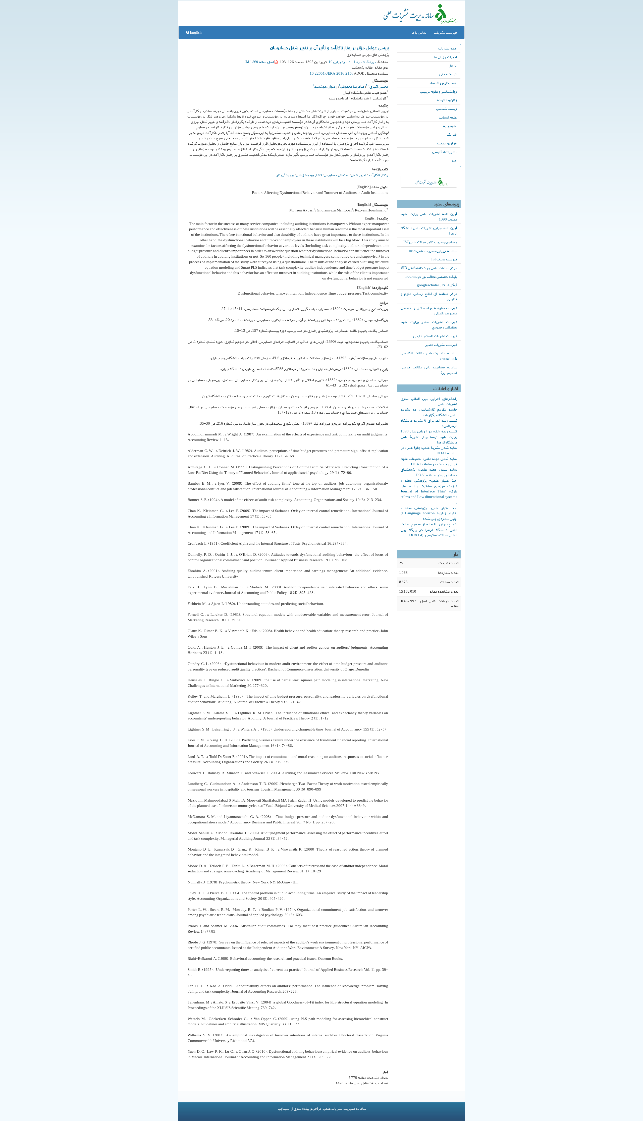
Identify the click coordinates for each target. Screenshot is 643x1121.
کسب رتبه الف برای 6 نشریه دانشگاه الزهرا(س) (429, 423)
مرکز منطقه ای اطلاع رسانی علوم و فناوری (429, 296)
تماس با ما (418, 32)
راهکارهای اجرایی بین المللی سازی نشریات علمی (429, 401)
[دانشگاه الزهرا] (429, 181)
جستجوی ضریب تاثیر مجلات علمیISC (430, 241)
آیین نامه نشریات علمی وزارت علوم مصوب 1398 (429, 216)
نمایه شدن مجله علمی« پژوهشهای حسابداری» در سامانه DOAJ (429, 472)
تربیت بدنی (448, 74)
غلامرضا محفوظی (352, 86)
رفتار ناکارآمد (378, 174)
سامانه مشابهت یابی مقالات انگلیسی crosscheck (429, 356)
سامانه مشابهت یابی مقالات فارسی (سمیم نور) (429, 370)
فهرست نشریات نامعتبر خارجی (435, 336)
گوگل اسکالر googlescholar (437, 285)
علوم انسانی (448, 117)
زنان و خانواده (447, 99)
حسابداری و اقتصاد (443, 82)
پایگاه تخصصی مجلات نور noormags (431, 276)
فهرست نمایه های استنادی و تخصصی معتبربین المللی (429, 310)
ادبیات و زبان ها (445, 56)
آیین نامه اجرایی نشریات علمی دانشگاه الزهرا (429, 230)
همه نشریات (447, 48)
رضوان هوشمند (325, 86)
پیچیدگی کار (285, 174)
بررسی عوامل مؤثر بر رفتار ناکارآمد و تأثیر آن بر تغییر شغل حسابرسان (329, 47)
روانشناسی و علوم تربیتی (438, 91)
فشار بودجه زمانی (309, 174)
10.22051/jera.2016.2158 (331, 73)
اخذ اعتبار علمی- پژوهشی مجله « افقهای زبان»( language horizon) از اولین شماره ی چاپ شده (429, 513)
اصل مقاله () (260, 61)
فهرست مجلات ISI (444, 259)
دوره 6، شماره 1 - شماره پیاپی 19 (352, 61)
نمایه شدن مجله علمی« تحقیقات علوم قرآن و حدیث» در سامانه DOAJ (429, 461)
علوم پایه (450, 125)
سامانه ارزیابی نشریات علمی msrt (433, 250)
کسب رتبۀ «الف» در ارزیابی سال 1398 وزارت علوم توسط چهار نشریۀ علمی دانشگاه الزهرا (429, 437)
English (195, 32)
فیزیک (452, 134)
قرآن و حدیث (447, 143)
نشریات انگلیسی (444, 151)
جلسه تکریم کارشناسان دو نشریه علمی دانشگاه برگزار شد (429, 412)
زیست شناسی (446, 108)
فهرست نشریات (445, 32)
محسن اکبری (378, 86)
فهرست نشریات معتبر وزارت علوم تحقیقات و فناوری (429, 324)
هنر (454, 160)
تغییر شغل (358, 174)
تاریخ (453, 65)
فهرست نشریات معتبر (441, 344)
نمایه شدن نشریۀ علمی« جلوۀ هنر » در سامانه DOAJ (429, 450)
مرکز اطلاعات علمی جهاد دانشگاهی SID (429, 267)
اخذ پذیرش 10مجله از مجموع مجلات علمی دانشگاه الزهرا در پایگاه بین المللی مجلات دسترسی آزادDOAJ (429, 530)
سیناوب (283, 1108)
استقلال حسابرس (336, 174)
